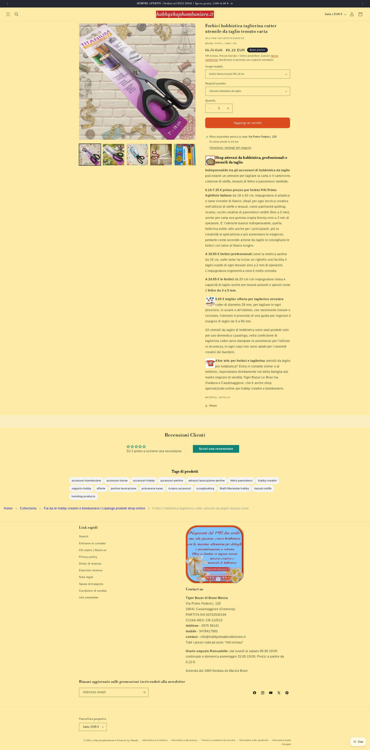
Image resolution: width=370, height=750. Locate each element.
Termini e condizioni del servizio (218, 740)
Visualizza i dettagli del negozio (230, 147)
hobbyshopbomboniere (104, 740)
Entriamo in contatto (92, 543)
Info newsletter (89, 597)
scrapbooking (205, 488)
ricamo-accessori (179, 488)
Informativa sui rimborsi (154, 740)
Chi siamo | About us (92, 550)
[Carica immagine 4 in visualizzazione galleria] (161, 154)
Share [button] (213, 405)
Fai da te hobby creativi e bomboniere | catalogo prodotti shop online (94, 508)
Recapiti (286, 744)
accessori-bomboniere (86, 480)
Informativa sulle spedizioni (253, 740)
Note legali (86, 577)
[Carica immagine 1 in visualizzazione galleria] (90, 154)
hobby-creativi (267, 480)
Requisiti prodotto (215, 83)
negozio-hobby (81, 488)
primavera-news (152, 488)
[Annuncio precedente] (7, 3)
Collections (28, 508)
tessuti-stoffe (263, 488)
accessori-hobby (144, 480)
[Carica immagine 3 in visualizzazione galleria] (137, 154)
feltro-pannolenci (241, 480)
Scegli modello (214, 66)
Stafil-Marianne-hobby (234, 488)
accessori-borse (117, 480)
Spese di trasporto (91, 583)
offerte (101, 488)
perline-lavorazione (123, 488)
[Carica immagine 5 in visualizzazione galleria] (185, 154)
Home (8, 508)
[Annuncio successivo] (362, 3)
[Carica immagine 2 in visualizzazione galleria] (113, 154)
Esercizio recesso (90, 570)
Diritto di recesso (90, 563)
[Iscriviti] (144, 692)
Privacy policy (88, 556)
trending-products (83, 496)
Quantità (210, 100)
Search (83, 536)
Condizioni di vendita (93, 590)
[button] (8, 14)
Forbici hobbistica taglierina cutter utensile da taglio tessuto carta (200, 508)
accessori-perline (171, 480)
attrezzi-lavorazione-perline (206, 480)
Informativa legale (281, 740)
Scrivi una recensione (216, 448)
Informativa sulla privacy (184, 740)
